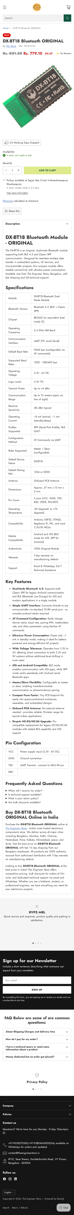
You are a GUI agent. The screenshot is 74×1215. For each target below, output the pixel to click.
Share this (14, 211)
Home (6, 28)
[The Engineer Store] (37, 7)
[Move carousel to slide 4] (40, 943)
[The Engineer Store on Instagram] (10, 1179)
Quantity (7, 163)
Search (6, 1207)
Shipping (8, 201)
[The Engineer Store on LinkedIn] (15, 1179)
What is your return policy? (23, 798)
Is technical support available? (24, 794)
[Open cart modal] (68, 7)
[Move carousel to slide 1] (33, 943)
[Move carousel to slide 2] (35, 943)
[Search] (67, 18)
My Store (11, 46)
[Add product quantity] (18, 170)
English (7, 1192)
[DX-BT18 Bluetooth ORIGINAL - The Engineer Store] (37, 97)
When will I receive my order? (25, 791)
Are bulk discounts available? (24, 802)
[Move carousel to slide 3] (38, 943)
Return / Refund (20, 1207)
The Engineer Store (16, 828)
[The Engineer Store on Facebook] (4, 1179)
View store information (17, 193)
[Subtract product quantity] (6, 170)
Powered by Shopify (54, 1198)
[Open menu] (4, 7)
